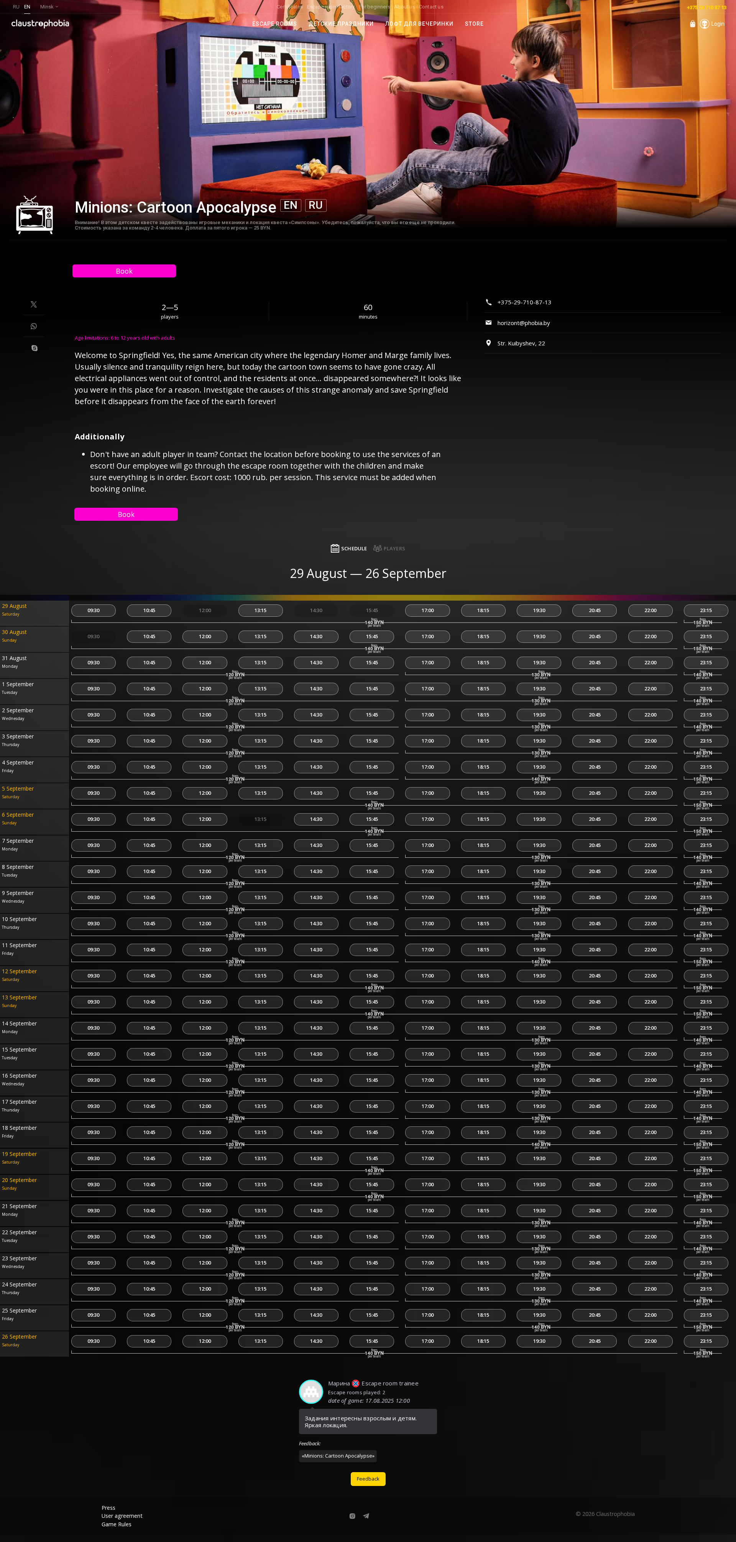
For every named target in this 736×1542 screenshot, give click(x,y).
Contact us (431, 7)
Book (124, 271)
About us (404, 7)
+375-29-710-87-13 (525, 302)
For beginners (375, 7)
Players (394, 548)
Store (474, 24)
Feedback (368, 1478)
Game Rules (116, 1524)
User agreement (122, 1515)
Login (717, 24)
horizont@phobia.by (524, 323)
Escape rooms (274, 24)
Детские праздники (341, 24)
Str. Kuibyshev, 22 (521, 343)
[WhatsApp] (33, 326)
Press (108, 1507)
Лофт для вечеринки (419, 24)
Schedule (354, 548)
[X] (33, 304)
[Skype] (34, 348)
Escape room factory (331, 7)
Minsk (47, 7)
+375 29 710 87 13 (706, 7)
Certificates (290, 7)
